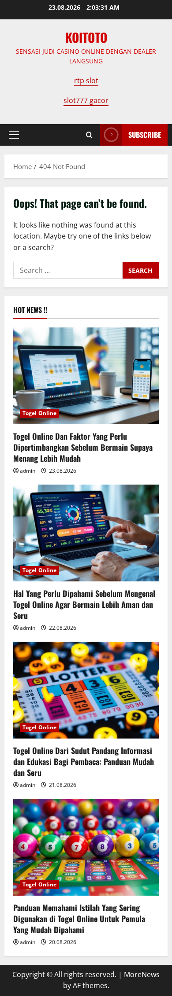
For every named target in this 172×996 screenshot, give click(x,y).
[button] (13, 134)
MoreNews (142, 974)
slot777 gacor (86, 100)
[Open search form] (89, 134)
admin (27, 470)
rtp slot (86, 80)
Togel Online (39, 413)
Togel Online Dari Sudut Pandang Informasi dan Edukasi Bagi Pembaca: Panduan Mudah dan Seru (83, 761)
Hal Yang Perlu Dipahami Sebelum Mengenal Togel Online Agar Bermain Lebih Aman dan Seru (84, 604)
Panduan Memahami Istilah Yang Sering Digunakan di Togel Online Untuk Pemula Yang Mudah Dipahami (79, 918)
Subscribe (144, 134)
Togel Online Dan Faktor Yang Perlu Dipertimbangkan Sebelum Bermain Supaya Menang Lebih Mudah (83, 447)
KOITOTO (86, 37)
